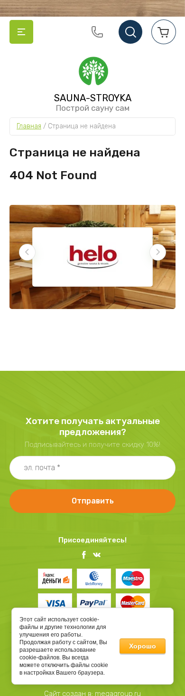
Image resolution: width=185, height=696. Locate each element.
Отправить (93, 500)
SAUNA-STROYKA (92, 98)
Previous (27, 252)
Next (157, 252)
